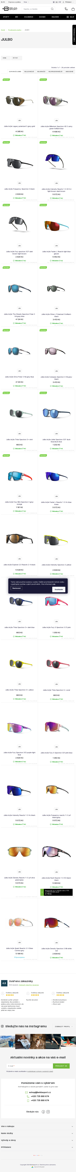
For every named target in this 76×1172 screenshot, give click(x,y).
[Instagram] (48, 1111)
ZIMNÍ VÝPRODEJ (74, 35)
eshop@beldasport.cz (40, 1092)
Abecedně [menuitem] (69, 71)
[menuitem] (7, 17)
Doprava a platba (15, 2)
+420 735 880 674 (67, 9)
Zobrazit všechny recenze (29, 985)
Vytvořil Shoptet (39, 1167)
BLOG (3, 2)
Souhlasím (59, 589)
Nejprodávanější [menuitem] (55, 71)
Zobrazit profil (62, 1026)
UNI (19, 120)
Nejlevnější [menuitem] (29, 71)
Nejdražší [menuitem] (41, 71)
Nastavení (16, 588)
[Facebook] (43, 1111)
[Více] (70, 17)
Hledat (52, 9)
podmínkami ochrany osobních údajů (40, 1071)
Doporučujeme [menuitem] (15, 71)
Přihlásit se (61, 1066)
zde (53, 584)
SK (56, 2)
